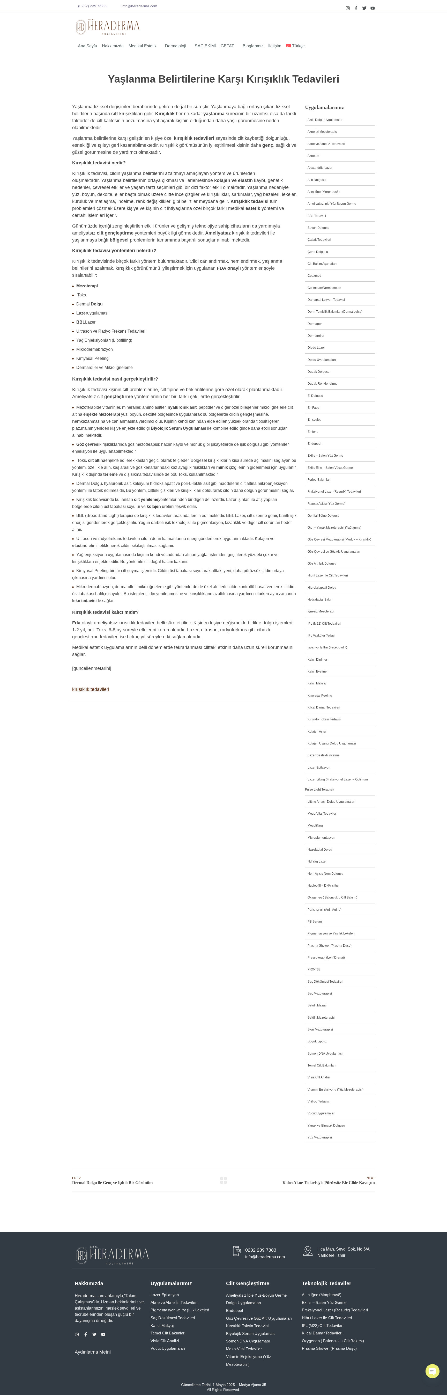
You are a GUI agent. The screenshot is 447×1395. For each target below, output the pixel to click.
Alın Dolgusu (317, 180)
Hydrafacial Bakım (320, 599)
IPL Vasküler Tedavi (321, 635)
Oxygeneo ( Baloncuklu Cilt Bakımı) (332, 897)
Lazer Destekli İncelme (324, 755)
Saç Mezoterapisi (320, 993)
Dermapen (315, 324)
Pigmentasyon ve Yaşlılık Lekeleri (331, 933)
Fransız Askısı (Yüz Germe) (326, 504)
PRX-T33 (314, 969)
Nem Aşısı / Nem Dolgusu (325, 873)
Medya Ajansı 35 (252, 1385)
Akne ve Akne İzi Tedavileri (326, 144)
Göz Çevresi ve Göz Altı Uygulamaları (334, 551)
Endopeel (314, 443)
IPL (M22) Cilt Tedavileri (324, 623)
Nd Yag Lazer (317, 861)
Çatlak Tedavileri (319, 240)
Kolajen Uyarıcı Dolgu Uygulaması (332, 743)
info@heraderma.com (139, 6)
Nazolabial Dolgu (320, 849)
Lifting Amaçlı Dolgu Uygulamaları (331, 802)
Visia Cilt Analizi (319, 1077)
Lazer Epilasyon (319, 767)
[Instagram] (348, 8)
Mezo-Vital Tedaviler (322, 813)
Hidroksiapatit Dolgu (322, 587)
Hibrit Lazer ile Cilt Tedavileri (328, 575)
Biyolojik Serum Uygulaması (250, 1334)
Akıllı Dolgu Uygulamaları (325, 120)
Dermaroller (316, 336)
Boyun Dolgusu (318, 228)
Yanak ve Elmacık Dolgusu (326, 1125)
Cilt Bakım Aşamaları (322, 264)
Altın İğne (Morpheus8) (324, 192)
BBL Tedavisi (317, 216)
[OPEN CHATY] (432, 1371)
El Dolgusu (315, 396)
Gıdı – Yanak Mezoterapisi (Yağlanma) (334, 527)
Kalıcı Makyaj (317, 683)
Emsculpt (314, 419)
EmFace (313, 408)
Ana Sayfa (87, 46)
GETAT (227, 46)
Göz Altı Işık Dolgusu (322, 563)
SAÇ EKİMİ (205, 46)
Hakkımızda (113, 46)
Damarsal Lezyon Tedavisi (326, 300)
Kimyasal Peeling (320, 695)
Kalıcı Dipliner (317, 659)
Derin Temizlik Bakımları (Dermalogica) (335, 311)
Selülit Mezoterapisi (321, 1017)
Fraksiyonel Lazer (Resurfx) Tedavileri (334, 491)
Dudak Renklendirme (323, 383)
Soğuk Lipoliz (317, 1041)
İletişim (274, 46)
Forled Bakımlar (319, 479)
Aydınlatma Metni (93, 1352)
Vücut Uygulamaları (321, 1113)
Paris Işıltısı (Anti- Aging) (324, 909)
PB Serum (315, 921)
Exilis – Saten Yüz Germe (325, 455)
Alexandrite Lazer (320, 168)
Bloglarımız (253, 46)
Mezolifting (315, 825)
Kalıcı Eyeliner (318, 671)
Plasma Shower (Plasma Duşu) (330, 945)
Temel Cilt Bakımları (322, 1065)
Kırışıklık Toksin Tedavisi (324, 719)
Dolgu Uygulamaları (322, 360)
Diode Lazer (316, 347)
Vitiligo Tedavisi (319, 1101)
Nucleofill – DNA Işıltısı (323, 885)
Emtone (313, 432)
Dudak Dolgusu (319, 372)
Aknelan (313, 156)
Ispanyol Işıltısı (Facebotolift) (327, 647)
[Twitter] (364, 8)
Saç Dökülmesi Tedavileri (325, 981)
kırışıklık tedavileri (90, 689)
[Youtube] (372, 8)
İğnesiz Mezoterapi (321, 611)
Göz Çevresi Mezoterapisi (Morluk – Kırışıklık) (339, 539)
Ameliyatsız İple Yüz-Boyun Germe (332, 204)
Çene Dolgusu (318, 252)
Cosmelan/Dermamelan (324, 288)
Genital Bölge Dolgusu (323, 515)
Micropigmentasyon (321, 837)
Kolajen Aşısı (317, 731)
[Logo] (107, 27)
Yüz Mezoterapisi (320, 1137)
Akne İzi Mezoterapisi (323, 132)
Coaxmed (314, 275)
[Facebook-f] (356, 8)
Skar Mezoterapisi (320, 1029)
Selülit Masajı (317, 1005)
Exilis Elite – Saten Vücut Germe (330, 468)
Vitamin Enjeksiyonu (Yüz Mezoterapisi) (335, 1089)
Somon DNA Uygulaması (325, 1053)
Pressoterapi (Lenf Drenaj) (326, 957)
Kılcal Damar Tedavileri (324, 707)
